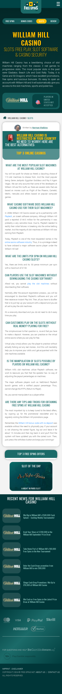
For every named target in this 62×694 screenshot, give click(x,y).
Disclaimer (17, 669)
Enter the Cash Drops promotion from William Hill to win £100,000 (38, 566)
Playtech (8, 216)
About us (40, 672)
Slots (41, 21)
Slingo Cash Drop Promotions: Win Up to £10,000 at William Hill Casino (39, 583)
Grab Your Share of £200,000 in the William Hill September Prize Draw (37, 533)
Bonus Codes (26, 21)
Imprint (6, 669)
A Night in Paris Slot (31, 488)
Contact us (54, 672)
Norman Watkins (40, 128)
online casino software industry (18, 242)
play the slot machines (38, 283)
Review (53, 21)
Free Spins (10, 21)
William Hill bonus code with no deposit (35, 423)
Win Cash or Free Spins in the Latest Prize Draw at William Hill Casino (40, 600)
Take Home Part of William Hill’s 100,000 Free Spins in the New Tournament (39, 550)
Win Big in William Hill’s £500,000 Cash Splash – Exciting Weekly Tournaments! (39, 516)
